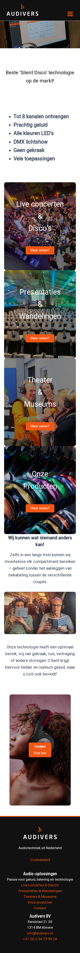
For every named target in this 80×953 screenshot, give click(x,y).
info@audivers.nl (40, 933)
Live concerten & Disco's (40, 885)
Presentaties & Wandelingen (40, 891)
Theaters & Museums (40, 896)
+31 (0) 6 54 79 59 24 (40, 939)
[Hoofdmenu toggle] (70, 14)
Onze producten (40, 902)
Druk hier (40, 750)
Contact (40, 908)
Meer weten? (40, 250)
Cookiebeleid (40, 860)
